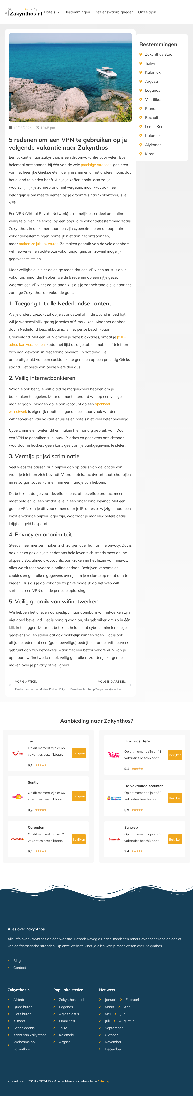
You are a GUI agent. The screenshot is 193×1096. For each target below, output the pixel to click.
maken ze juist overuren (38, 244)
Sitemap (104, 1081)
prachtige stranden (96, 165)
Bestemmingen (77, 12)
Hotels (49, 12)
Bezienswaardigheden (114, 12)
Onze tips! (147, 12)
